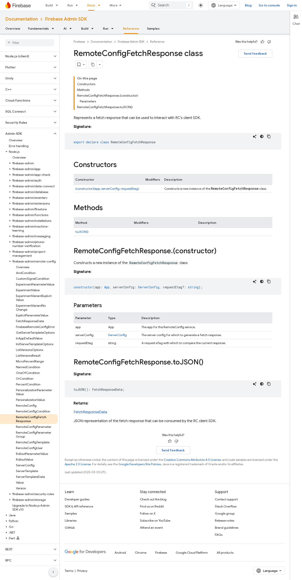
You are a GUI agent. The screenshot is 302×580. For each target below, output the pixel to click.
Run (70, 5)
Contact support (226, 499)
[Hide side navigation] (53, 572)
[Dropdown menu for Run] (78, 5)
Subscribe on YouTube (155, 521)
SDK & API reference (79, 506)
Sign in (292, 5)
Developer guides (77, 499)
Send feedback (255, 54)
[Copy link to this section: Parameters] (106, 305)
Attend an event (151, 528)
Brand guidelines (226, 528)
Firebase (79, 42)
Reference (131, 29)
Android (120, 553)
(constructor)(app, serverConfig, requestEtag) (107, 189)
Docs (91, 5)
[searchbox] (29, 42)
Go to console (269, 5)
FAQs (218, 535)
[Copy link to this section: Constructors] (121, 165)
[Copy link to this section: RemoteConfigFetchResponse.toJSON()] (207, 362)
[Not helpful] (269, 41)
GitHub (70, 528)
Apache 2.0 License (78, 464)
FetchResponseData (90, 412)
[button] (26, 56)
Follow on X (148, 513)
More (114, 5)
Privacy (82, 570)
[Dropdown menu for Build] (58, 5)
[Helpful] (262, 41)
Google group (225, 513)
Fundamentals (38, 29)
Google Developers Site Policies (140, 464)
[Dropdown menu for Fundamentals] (54, 28)
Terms (69, 570)
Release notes (224, 521)
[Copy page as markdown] (93, 64)
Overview (12, 29)
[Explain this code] (254, 136)
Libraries (70, 521)
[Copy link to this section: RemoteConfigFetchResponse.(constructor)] (220, 251)
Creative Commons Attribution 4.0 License (192, 460)
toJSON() (81, 232)
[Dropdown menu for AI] (72, 28)
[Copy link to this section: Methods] (107, 208)
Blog (248, 5)
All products (225, 553)
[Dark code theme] (261, 136)
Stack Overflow (226, 506)
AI (65, 29)
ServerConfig (117, 335)
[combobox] (171, 5)
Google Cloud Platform (192, 553)
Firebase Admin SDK (66, 19)
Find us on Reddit (152, 506)
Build (49, 5)
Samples (153, 29)
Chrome (140, 553)
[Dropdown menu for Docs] (100, 5)
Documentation (21, 19)
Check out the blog (153, 499)
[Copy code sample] (268, 136)
